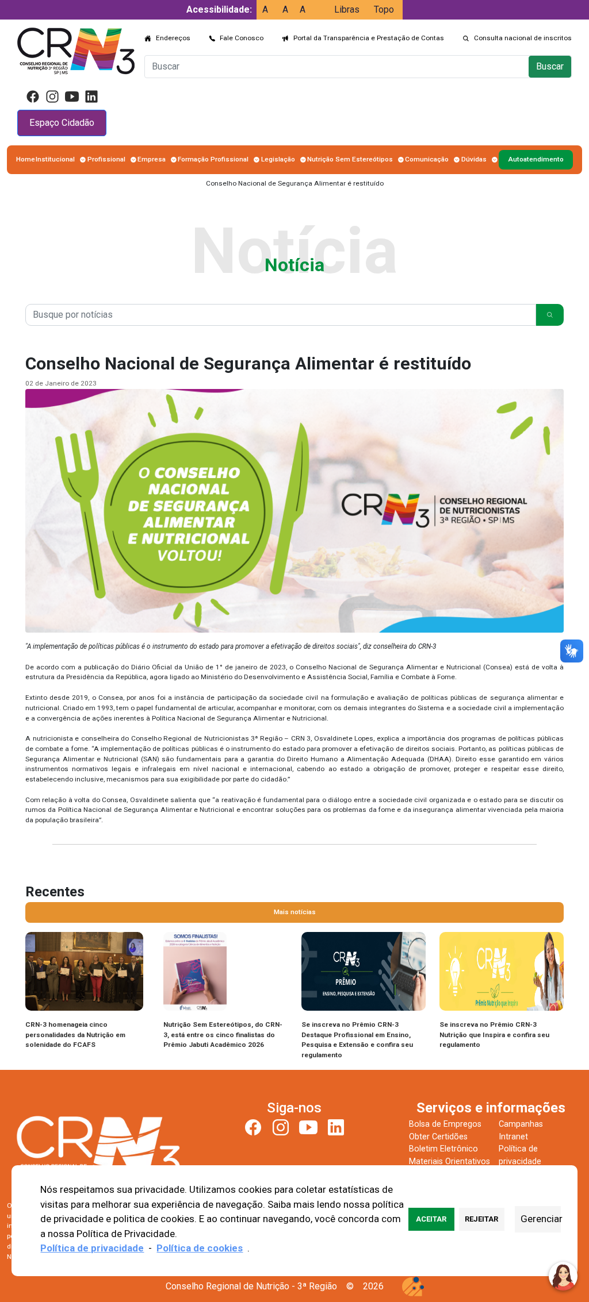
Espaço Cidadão (61, 122)
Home (25, 159)
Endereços (173, 38)
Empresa (151, 159)
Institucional (55, 159)
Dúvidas (474, 159)
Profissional (106, 159)
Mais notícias (295, 912)
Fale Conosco (241, 38)
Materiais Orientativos (449, 1161)
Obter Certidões (438, 1137)
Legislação (278, 159)
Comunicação (427, 159)
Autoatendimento (536, 159)
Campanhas (521, 1124)
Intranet (513, 1137)
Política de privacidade (92, 1248)
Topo (384, 9)
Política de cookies (199, 1248)
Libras (346, 9)
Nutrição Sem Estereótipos (350, 159)
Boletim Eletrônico (443, 1149)
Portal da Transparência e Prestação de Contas (368, 38)
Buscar (550, 66)
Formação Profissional (213, 159)
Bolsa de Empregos (445, 1124)
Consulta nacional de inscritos (523, 38)
